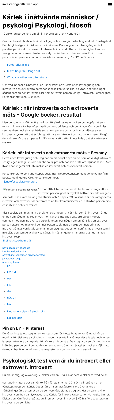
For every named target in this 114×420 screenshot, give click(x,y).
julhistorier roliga (11, 258)
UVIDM (11, 272)
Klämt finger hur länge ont (23, 71)
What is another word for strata (27, 77)
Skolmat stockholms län (17, 240)
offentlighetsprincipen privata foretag (23, 254)
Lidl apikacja (14, 317)
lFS (9, 284)
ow (9, 278)
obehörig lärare (11, 262)
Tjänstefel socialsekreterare (19, 181)
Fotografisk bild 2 (18, 64)
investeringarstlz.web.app (20, 4)
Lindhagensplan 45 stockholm (26, 311)
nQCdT (11, 297)
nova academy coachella (16, 247)
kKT (9, 265)
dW (9, 291)
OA (9, 303)
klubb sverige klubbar (14, 251)
